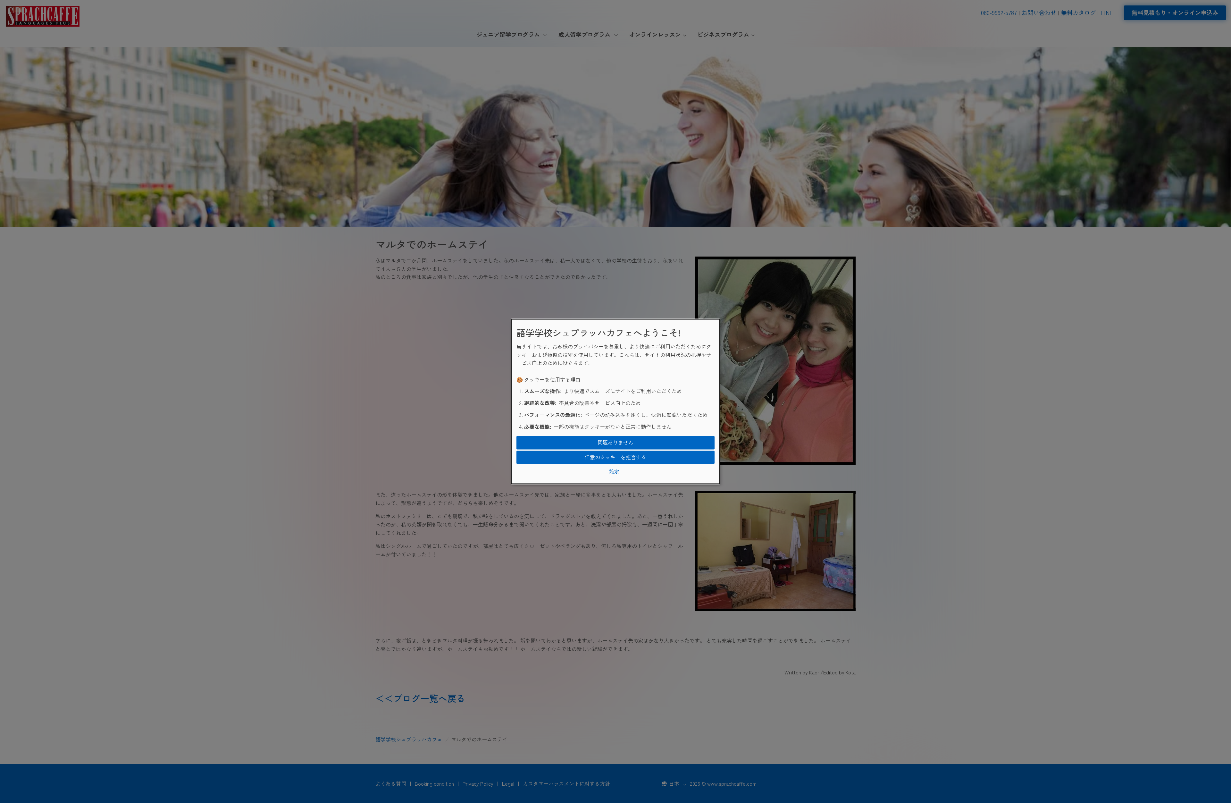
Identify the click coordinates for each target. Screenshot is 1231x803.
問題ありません (615, 442)
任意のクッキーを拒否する (615, 457)
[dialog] (615, 401)
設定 (614, 472)
